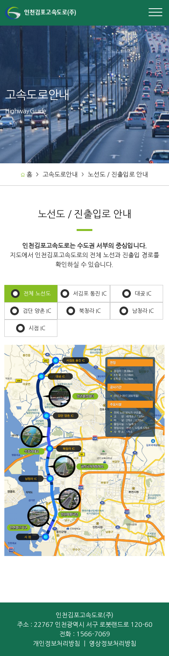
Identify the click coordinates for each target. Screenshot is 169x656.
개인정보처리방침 (56, 643)
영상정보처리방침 (112, 643)
